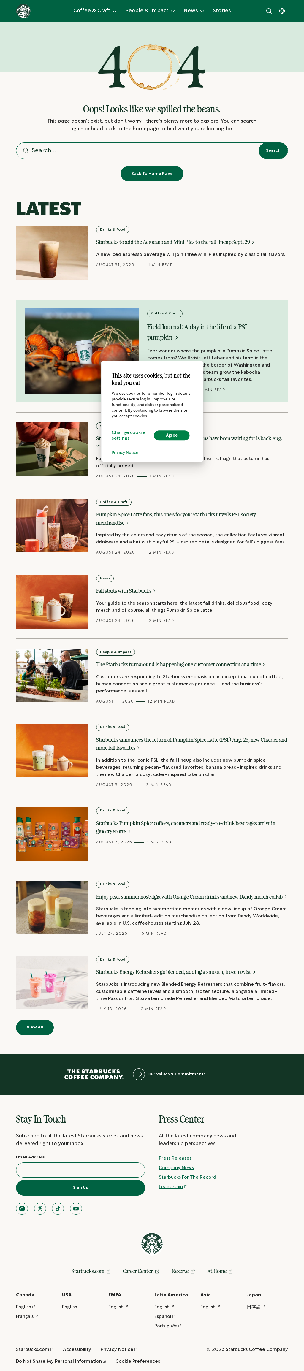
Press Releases (175, 1158)
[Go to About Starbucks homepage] (23, 11)
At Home (217, 1271)
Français (25, 1316)
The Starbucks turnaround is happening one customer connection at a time (179, 664)
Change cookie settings (128, 435)
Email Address (30, 1157)
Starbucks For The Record (187, 1177)
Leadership (171, 1187)
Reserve (180, 1271)
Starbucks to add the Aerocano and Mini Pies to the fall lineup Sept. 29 (173, 241)
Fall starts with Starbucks (124, 590)
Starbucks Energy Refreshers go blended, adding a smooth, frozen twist (174, 971)
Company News (176, 1168)
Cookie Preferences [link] (137, 1361)
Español (162, 1316)
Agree (172, 435)
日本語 (254, 1307)
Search (273, 150)
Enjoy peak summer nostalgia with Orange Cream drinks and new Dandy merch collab (190, 896)
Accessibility (77, 1349)
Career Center (138, 1271)
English (23, 1307)
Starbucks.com (88, 1271)
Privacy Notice (125, 453)
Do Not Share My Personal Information (59, 1361)
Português (165, 1326)
